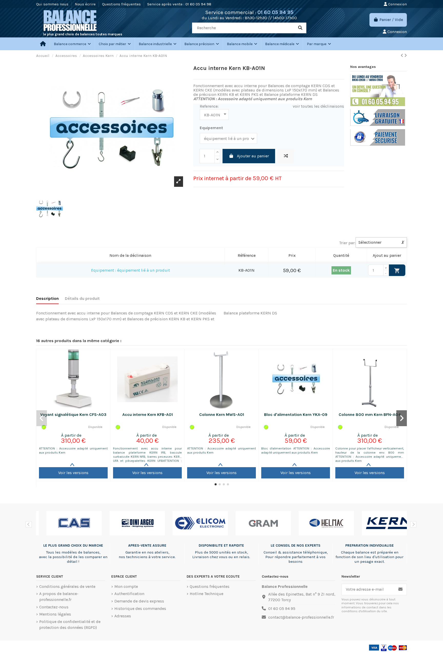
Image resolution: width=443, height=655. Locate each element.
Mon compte (126, 586)
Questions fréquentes (122, 4)
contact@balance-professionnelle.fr (301, 617)
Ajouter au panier (253, 155)
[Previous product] (402, 55)
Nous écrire (86, 4)
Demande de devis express (139, 601)
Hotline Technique (206, 593)
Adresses (122, 615)
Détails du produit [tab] (82, 298)
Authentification (129, 593)
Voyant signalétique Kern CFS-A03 (73, 414)
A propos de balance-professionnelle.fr (58, 596)
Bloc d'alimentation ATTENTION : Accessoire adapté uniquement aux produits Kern (295, 450)
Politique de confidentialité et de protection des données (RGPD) (69, 624)
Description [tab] (47, 298)
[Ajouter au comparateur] (286, 156)
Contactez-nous (53, 607)
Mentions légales (55, 614)
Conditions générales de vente (67, 586)
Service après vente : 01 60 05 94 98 (179, 4)
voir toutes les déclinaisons (318, 106)
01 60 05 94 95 (275, 12)
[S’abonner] (400, 589)
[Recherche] (300, 28)
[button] (115, 43)
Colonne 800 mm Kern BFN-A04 (370, 414)
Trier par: (347, 242)
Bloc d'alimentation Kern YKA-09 (295, 414)
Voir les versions (73, 472)
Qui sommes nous (52, 4)
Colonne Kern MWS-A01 (221, 414)
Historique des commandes (140, 608)
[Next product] (405, 55)
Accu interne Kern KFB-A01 (147, 414)
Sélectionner (381, 242)
